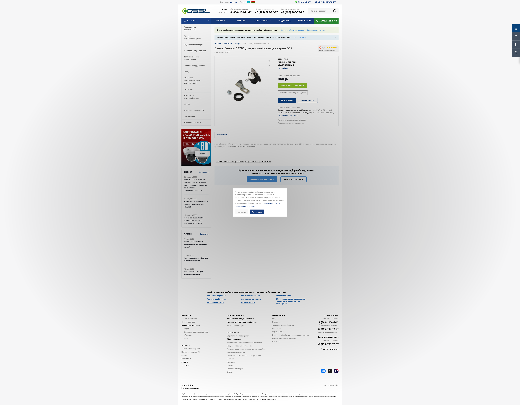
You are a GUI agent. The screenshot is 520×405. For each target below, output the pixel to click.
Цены (186, 338)
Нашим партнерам (189, 325)
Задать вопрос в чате (316, 30)
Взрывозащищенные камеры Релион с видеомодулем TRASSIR (196, 204)
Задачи (184, 362)
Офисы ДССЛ (278, 332)
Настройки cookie (331, 385)
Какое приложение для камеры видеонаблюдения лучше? (195, 244)
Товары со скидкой (192, 122)
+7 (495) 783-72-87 (266, 12)
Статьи (230, 372)
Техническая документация (239, 319)
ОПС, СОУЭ (188, 89)
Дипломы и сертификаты (283, 325)
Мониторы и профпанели (195, 51)
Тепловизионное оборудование (191, 58)
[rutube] (336, 371)
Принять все (257, 212)
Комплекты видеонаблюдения (192, 96)
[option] (196, 147)
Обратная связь (234, 339)
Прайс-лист (304, 2)
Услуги (184, 365)
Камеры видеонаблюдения (192, 37)
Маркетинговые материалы (284, 338)
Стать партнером (188, 322)
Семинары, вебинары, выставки (197, 332)
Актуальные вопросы (236, 352)
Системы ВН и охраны (190, 349)
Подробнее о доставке (288, 115)
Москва (233, 2)
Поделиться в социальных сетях (291, 123)
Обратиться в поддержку (237, 336)
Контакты (276, 328)
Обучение (188, 335)
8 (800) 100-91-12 (241, 12)
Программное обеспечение (190, 28)
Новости (276, 341)
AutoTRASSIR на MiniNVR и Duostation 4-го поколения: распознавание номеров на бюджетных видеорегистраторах (195, 185)
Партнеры (221, 21)
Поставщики (189, 116)
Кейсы (184, 355)
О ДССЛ (275, 319)
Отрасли (185, 358)
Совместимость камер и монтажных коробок (246, 349)
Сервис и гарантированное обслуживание (244, 355)
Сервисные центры (235, 369)
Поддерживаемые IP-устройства (240, 346)
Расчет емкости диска (236, 325)
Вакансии (276, 322)
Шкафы (187, 104)
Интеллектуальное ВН (190, 352)
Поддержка (284, 21)
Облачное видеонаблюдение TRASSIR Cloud (192, 80)
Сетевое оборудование (194, 66)
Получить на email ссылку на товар (292, 120)
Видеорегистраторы (193, 45)
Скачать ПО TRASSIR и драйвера (241, 322)
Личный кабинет (327, 2)
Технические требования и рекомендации (244, 342)
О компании (304, 21)
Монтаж (230, 359)
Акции (186, 329)
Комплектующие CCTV (194, 110)
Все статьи (204, 234)
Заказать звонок (328, 21)
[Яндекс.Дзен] (330, 371)
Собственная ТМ (262, 21)
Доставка (231, 362)
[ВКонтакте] (323, 371)
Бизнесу (241, 21)
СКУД (186, 72)
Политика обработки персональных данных (290, 335)
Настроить (241, 212)
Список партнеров (189, 319)
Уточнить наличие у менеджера (293, 93)
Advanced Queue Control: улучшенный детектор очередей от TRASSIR (194, 220)
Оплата (230, 365)
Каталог (191, 21)
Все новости (204, 172)
